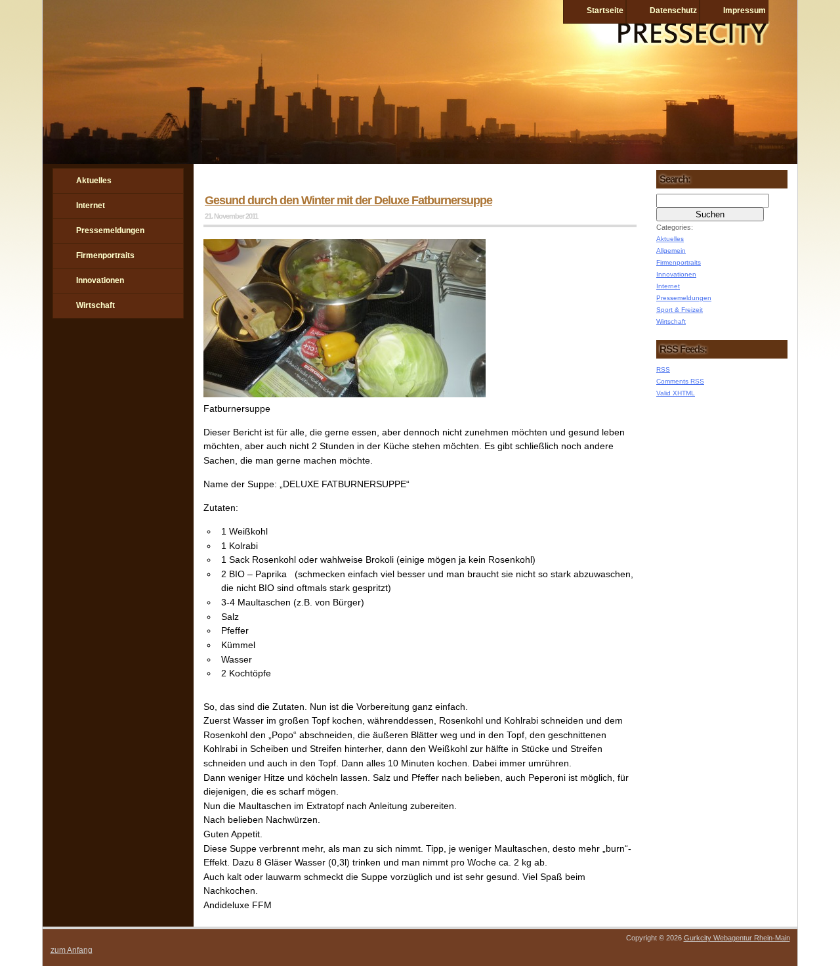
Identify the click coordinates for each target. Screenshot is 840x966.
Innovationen (100, 280)
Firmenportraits (105, 255)
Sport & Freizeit (679, 309)
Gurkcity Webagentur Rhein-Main (737, 938)
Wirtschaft (95, 305)
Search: (675, 179)
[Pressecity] (420, 160)
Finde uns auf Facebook (63, 364)
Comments (680, 381)
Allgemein (671, 250)
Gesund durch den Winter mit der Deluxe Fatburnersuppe (348, 200)
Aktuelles (94, 180)
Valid (675, 393)
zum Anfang (72, 950)
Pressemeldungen (110, 230)
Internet (90, 205)
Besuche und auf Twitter (97, 364)
